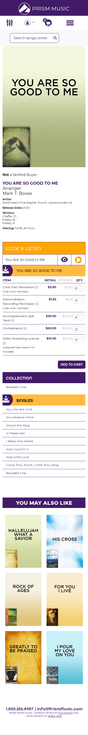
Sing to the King (17, 425)
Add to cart (72, 364)
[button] (34, 23)
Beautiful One (16, 387)
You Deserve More (20, 417)
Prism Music (50, 8)
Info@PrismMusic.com (59, 708)
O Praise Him (15, 433)
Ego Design (66, 713)
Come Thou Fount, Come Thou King (32, 465)
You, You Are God (19, 409)
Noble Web (55, 716)
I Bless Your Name (19, 441)
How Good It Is (17, 449)
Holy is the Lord (17, 457)
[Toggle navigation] (70, 22)
